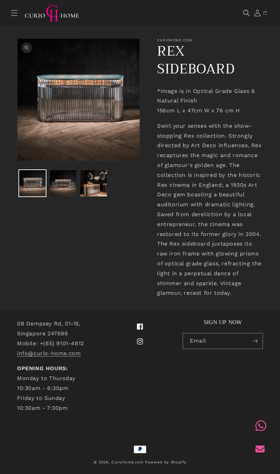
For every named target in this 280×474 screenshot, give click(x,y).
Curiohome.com (127, 462)
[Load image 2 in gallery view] (63, 183)
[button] (14, 12)
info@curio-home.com (49, 353)
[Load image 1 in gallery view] (32, 183)
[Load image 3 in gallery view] (93, 183)
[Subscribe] (255, 341)
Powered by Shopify (165, 462)
